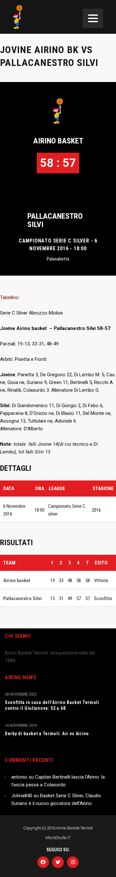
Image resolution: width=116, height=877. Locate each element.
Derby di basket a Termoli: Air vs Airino (47, 733)
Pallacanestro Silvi (54, 220)
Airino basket (58, 140)
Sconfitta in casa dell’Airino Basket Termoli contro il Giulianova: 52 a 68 (52, 705)
